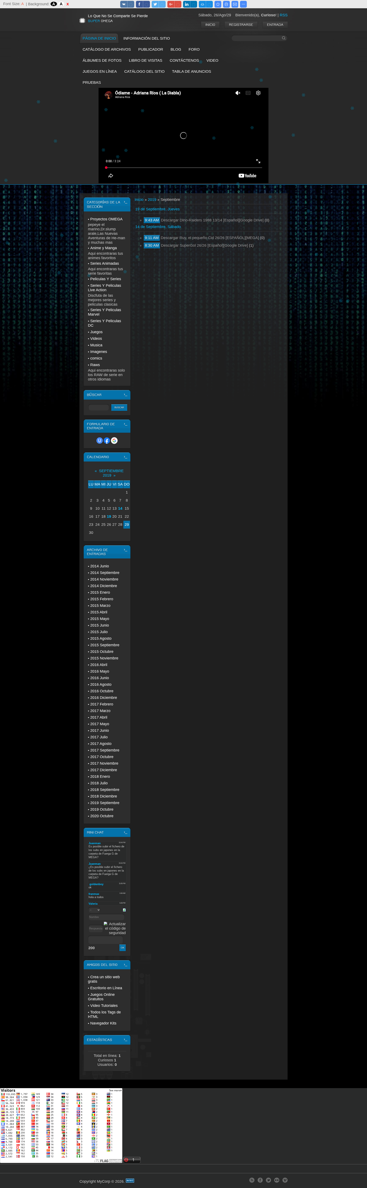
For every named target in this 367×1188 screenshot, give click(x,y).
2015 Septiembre (104, 645)
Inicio (210, 25)
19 (109, 516)
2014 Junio (99, 566)
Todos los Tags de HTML (104, 1014)
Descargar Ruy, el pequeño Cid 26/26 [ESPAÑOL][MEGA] (210, 238)
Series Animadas (104, 263)
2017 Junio (99, 730)
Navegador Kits (103, 1023)
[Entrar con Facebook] (107, 440)
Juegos (96, 332)
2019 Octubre (101, 809)
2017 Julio (99, 737)
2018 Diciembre (103, 796)
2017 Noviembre (104, 763)
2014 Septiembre (104, 573)
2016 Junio (99, 678)
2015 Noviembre (104, 658)
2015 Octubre (101, 651)
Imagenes (98, 352)
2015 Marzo (100, 605)
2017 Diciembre (103, 770)
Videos (96, 338)
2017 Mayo (99, 724)
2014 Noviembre (104, 579)
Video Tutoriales (104, 1005)
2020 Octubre (101, 816)
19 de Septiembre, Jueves (157, 209)
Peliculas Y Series (105, 279)
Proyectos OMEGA (106, 219)
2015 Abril (98, 612)
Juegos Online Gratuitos (101, 996)
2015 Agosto (101, 638)
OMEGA (100, 21)
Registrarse (241, 25)
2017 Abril (98, 717)
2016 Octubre (101, 691)
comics (96, 358)
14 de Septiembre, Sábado (158, 227)
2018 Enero (100, 776)
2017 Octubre (101, 757)
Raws (95, 365)
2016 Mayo (99, 671)
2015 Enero (100, 592)
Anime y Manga (103, 248)
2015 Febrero (101, 599)
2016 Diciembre (103, 697)
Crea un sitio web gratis (104, 979)
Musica (96, 345)
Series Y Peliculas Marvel (104, 312)
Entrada (275, 25)
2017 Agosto (101, 744)
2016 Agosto (101, 684)
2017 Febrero (101, 704)
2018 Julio (99, 783)
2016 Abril (98, 665)
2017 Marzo (100, 711)
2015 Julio (99, 632)
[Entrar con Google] (114, 440)
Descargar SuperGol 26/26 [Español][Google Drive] (204, 245)
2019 (152, 199)
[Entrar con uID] (99, 440)
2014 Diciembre (103, 586)
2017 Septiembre (104, 750)
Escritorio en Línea (106, 988)
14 (120, 508)
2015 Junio (99, 625)
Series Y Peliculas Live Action (104, 287)
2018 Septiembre (104, 790)
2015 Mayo (99, 619)
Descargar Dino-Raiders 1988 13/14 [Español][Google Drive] (212, 220)
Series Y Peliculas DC (104, 323)
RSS (284, 15)
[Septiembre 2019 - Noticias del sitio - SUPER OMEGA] (218, 4)
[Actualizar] (124, 910)
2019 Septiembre (104, 803)
